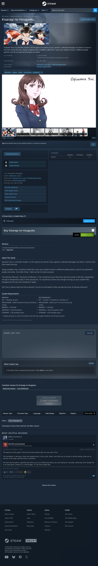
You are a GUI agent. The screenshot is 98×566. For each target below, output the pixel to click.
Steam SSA (9, 518)
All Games (5, 16)
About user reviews (9, 388)
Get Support (69, 522)
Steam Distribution (11, 526)
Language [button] (36, 413)
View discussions (10, 197)
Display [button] (73, 413)
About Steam (9, 514)
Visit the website (10, 187)
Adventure (8, 72)
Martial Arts (36, 72)
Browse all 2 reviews (49, 485)
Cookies (47, 526)
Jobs (28, 518)
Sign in (4, 143)
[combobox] (72, 10)
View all (91, 363)
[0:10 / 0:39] (49, 101)
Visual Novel (27, 72)
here (42, 370)
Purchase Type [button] (22, 413)
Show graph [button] (89, 413)
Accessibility (49, 518)
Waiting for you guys (44, 64)
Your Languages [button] (14, 421)
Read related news (11, 194)
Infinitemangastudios (59, 64)
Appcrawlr (10, 250)
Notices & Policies (51, 522)
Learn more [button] (89, 221)
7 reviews (11, 439)
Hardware (30, 522)
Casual (15, 72)
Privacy (47, 514)
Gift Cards (8, 530)
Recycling (30, 526)
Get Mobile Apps (70, 518)
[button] (5, 10)
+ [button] (41, 72)
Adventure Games (16, 16)
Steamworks (9, 522)
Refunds (47, 530)
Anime (20, 72)
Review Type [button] (7, 413)
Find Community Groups (13, 200)
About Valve (31, 514)
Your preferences (22, 388)
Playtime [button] (62, 413)
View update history (11, 191)
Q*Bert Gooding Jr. (15, 437)
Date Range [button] (50, 413)
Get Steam (69, 514)
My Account (69, 526)
